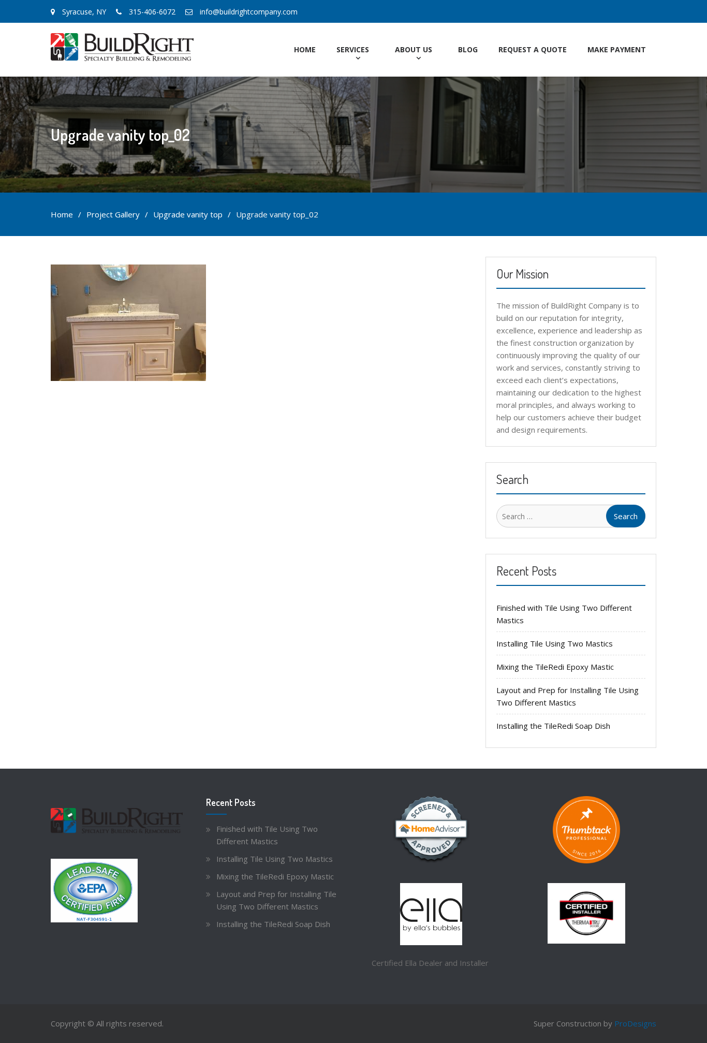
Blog (468, 49)
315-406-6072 (152, 12)
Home (305, 49)
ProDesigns (635, 1023)
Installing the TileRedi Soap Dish (553, 726)
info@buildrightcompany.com (249, 12)
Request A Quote (532, 49)
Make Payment (616, 49)
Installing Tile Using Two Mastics (554, 643)
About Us (413, 49)
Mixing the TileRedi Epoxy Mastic (555, 667)
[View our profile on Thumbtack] (586, 829)
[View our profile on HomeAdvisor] (431, 829)
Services (352, 49)
